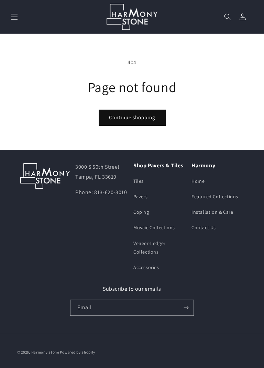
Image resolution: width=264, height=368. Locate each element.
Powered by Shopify (77, 352)
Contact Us (203, 227)
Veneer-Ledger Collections (149, 247)
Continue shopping (132, 117)
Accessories (146, 267)
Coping (141, 212)
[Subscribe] (186, 308)
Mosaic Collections (154, 227)
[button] (14, 16)
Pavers (140, 196)
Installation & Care (212, 212)
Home (198, 181)
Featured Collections (214, 196)
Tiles (138, 181)
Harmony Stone (45, 352)
